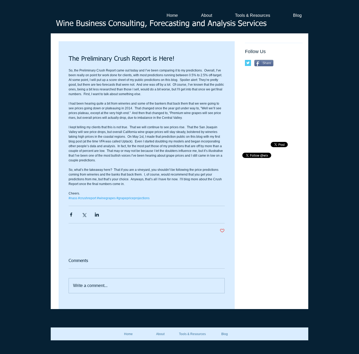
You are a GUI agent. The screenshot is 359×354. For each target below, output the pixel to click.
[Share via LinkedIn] (96, 214)
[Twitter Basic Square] (248, 63)
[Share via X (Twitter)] (83, 214)
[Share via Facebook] (71, 214)
